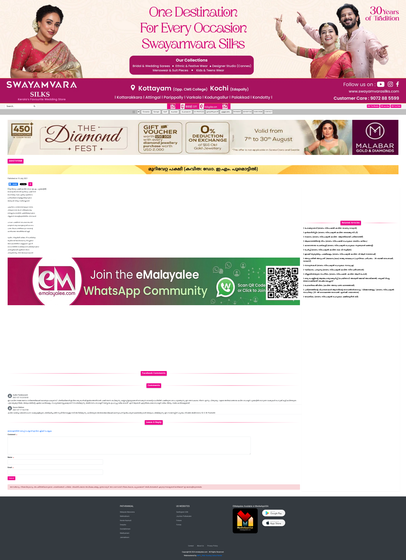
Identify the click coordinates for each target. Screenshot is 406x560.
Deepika (123, 525)
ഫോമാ (174, 112)
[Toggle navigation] (134, 112)
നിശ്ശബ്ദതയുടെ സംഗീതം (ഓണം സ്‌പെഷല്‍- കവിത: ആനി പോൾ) (335, 274)
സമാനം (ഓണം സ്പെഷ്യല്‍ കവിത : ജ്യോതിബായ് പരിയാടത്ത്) (333, 237)
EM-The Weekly (373, 106)
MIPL (199, 556)
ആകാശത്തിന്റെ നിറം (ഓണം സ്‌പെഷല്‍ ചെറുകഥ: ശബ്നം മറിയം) (335, 241)
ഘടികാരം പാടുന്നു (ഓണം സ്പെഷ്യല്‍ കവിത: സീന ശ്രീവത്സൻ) (334, 270)
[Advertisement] (71, 337)
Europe (156, 112)
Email (10, 467)
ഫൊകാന (186, 112)
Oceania (146, 112)
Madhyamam (124, 533)
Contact (191, 546)
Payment (237, 112)
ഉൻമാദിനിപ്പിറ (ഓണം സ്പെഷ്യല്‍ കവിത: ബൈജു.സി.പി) (331, 233)
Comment (11, 434)
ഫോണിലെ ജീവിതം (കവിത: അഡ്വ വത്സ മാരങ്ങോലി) (329, 285)
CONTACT (268, 112)
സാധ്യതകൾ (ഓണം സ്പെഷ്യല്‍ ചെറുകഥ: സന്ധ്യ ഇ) (329, 266)
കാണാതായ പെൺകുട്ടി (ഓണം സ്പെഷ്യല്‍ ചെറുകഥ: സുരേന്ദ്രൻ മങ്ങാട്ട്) (338, 246)
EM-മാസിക (385, 106)
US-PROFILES (199, 112)
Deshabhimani (125, 529)
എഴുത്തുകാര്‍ (212, 112)
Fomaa (178, 525)
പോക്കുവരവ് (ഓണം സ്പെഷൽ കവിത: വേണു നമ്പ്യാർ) (330, 228)
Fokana (179, 520)
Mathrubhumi (124, 516)
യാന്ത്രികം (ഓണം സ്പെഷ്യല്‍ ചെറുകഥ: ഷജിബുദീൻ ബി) (331, 297)
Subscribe (258, 112)
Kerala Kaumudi (125, 520)
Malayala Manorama (127, 512)
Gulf (165, 112)
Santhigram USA (182, 512)
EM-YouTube (395, 106)
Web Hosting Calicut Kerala (212, 556)
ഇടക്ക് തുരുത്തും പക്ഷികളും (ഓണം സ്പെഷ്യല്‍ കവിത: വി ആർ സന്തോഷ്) (340, 254)
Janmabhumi (124, 537)
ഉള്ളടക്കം (225, 112)
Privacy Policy (212, 546)
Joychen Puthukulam (183, 516)
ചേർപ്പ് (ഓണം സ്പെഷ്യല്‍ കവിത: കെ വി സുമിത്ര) (327, 250)
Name (10, 457)
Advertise (247, 112)
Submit (11, 478)
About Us (200, 546)
